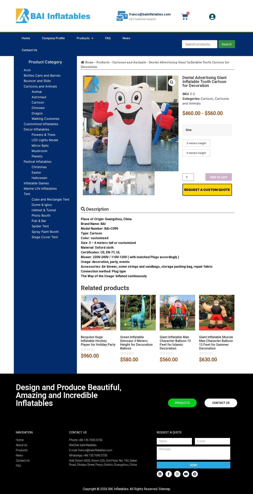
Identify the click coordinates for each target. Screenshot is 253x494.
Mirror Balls (40, 146)
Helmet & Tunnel (44, 210)
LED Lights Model (45, 140)
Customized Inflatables (41, 124)
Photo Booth (41, 215)
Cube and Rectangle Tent (50, 199)
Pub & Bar (39, 221)
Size (189, 129)
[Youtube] (186, 474)
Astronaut (39, 97)
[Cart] (185, 17)
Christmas (39, 167)
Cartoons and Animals (40, 86)
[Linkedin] (160, 474)
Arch (27, 70)
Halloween (39, 178)
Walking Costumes (45, 119)
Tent (27, 194)
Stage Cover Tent (45, 237)
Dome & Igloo (42, 205)
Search (227, 44)
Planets (37, 156)
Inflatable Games (36, 183)
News (126, 38)
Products (83, 38)
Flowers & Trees (43, 135)
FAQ (108, 38)
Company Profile (53, 38)
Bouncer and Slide (37, 81)
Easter (36, 172)
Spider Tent (40, 226)
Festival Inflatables (37, 162)
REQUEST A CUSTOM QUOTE (207, 190)
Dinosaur (38, 108)
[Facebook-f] (168, 474)
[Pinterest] (195, 474)
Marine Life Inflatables (40, 188)
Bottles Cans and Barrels (42, 75)
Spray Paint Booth (45, 232)
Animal (37, 92)
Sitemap (164, 489)
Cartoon (38, 102)
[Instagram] (177, 474)
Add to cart (218, 177)
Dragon (37, 113)
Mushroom (39, 151)
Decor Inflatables (36, 129)
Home (26, 38)
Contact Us (29, 50)
